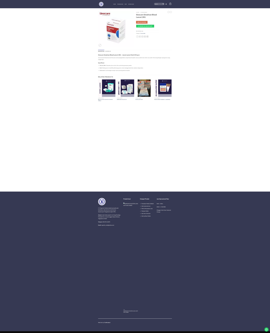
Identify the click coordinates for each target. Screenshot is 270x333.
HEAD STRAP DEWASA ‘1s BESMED (162, 99)
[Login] (166, 4)
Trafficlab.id (107, 322)
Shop (126, 4)
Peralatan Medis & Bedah (147, 203)
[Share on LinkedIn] (147, 36)
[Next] (171, 135)
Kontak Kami (131, 4)
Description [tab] (101, 51)
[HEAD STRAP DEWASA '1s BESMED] (163, 88)
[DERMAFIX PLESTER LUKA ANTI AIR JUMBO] (131, 255)
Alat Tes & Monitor (146, 213)
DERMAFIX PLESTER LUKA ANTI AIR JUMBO (130, 311)
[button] (145, 27)
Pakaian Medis (145, 211)
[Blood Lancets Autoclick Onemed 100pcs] (106, 88)
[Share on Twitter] (140, 36)
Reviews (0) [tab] (108, 51)
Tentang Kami (120, 4)
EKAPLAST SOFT (139, 99)
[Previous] (98, 135)
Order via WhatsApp (145, 26)
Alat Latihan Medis (146, 216)
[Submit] (163, 4)
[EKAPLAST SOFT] (144, 88)
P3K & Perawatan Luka (147, 208)
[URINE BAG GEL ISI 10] (125, 88)
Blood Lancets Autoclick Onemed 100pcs (105, 100)
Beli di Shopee (141, 22)
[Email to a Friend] (142, 36)
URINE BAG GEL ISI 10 (122, 99)
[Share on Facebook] (137, 36)
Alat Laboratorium (145, 206)
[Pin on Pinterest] (145, 36)
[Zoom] (100, 45)
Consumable (143, 12)
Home (114, 4)
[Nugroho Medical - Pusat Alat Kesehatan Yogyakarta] (104, 4)
